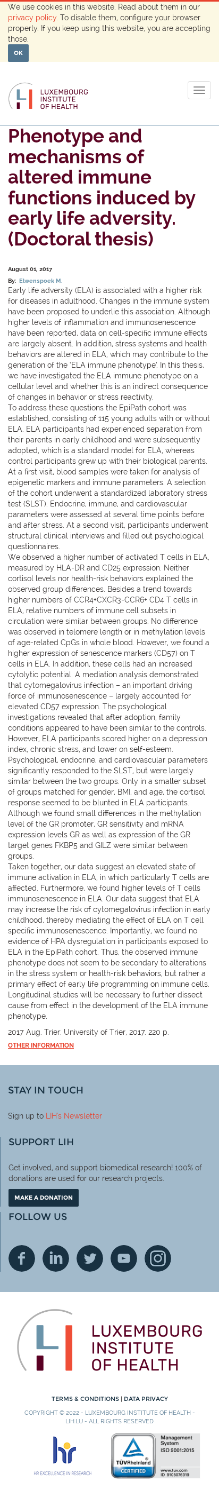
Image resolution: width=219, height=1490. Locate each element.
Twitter (90, 1258)
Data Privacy (146, 1398)
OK (18, 53)
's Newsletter (79, 1116)
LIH (51, 1116)
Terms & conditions (86, 1398)
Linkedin (56, 1258)
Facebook (22, 1258)
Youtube (124, 1258)
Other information (41, 1045)
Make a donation (43, 1197)
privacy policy (32, 17)
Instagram (158, 1258)
